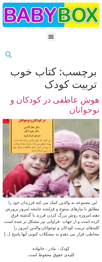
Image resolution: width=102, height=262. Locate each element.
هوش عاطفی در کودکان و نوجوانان (54, 105)
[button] (51, 36)
